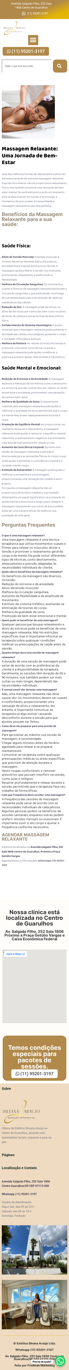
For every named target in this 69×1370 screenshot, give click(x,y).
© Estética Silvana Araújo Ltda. (34, 1343)
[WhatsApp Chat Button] (60, 1361)
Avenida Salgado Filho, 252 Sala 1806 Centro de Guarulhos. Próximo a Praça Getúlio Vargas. (32, 851)
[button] (33, 40)
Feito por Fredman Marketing (35, 1365)
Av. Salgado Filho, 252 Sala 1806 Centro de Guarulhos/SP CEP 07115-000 (34, 1357)
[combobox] (26, 66)
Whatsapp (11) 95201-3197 (19, 1194)
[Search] (60, 66)
